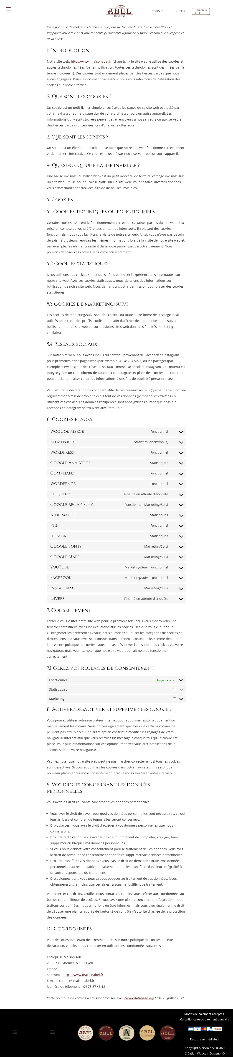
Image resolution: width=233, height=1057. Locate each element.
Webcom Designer (209, 1053)
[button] (8, 8)
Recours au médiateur (205, 1039)
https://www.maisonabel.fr (91, 61)
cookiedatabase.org (139, 998)
